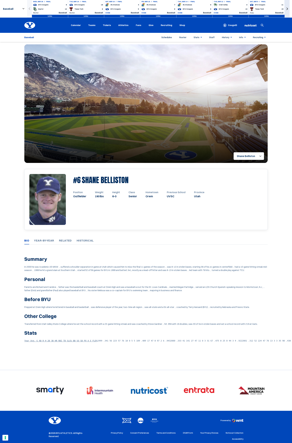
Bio (26, 240)
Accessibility (237, 439)
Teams (92, 25)
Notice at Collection (234, 433)
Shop (182, 25)
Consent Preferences (139, 433)
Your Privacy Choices (209, 433)
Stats (196, 37)
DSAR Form (188, 433)
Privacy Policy (117, 433)
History (225, 37)
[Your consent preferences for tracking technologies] (5, 438)
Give (151, 25)
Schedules (166, 37)
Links (50, 16)
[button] (287, 8)
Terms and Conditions (166, 433)
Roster (182, 37)
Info (241, 37)
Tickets (107, 25)
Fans (138, 25)
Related (65, 240)
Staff (212, 37)
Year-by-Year (44, 240)
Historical (85, 240)
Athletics (123, 25)
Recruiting (166, 25)
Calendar (76, 25)
